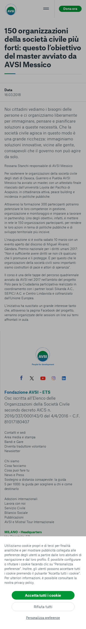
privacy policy (24, 582)
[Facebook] (21, 378)
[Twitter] (31, 378)
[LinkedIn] (64, 378)
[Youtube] (43, 378)
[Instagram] (53, 378)
